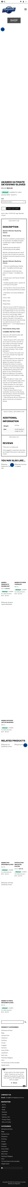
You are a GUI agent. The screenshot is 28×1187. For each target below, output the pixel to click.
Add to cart (13, 208)
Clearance (4, 1038)
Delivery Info (6, 1117)
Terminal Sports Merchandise (10, 1062)
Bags (2, 1033)
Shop (3, 1109)
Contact (4, 1114)
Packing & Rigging (7, 1057)
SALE (2, 1060)
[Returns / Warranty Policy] (4, 2)
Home (4, 1104)
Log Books (4, 1053)
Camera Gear (5, 1035)
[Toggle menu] (25, 9)
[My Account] (23, 1)
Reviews (4, 1112)
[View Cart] (20, 1)
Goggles (3, 1045)
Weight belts (5, 1065)
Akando (21, 213)
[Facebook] (2, 2)
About (4, 1107)
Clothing (4, 1040)
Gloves (3, 215)
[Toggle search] (26, 1)
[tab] (14, 221)
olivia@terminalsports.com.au (15, 1097)
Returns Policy (6, 1122)
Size (2, 198)
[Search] (25, 1022)
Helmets (4, 1048)
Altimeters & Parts (6, 1030)
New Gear (4, 1055)
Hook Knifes (5, 1050)
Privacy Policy (6, 1119)
